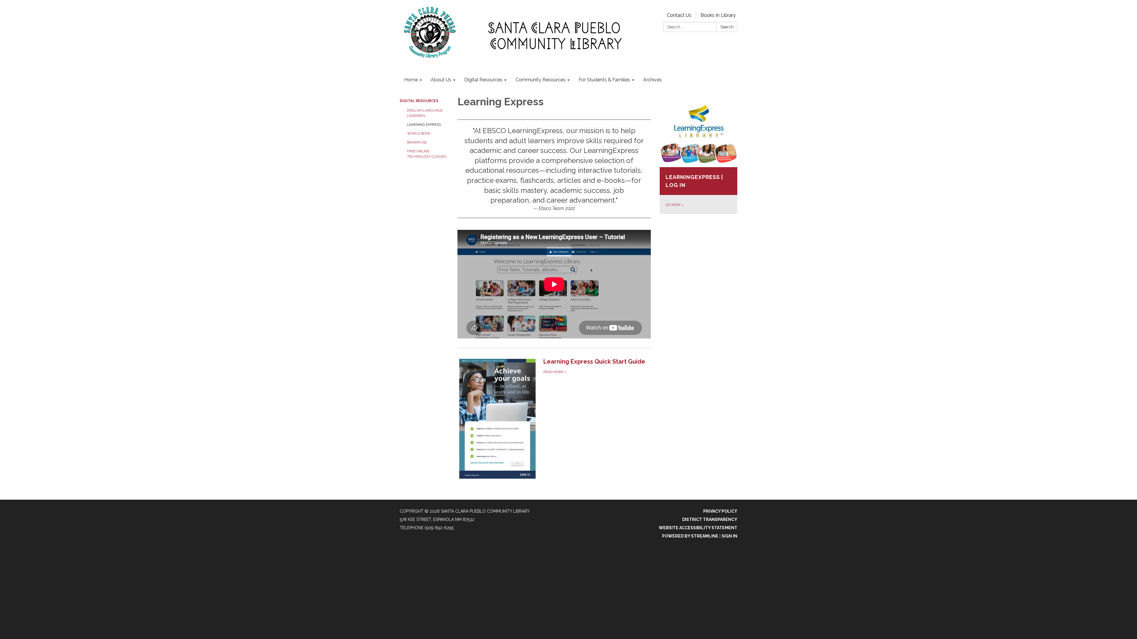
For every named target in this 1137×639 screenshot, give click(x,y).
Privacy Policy (720, 511)
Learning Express (424, 124)
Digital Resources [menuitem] (483, 80)
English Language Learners (425, 113)
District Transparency (709, 519)
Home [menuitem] (411, 80)
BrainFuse (417, 142)
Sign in (729, 536)
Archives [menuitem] (652, 80)
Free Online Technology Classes (427, 154)
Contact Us (679, 15)
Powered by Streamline (690, 536)
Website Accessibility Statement (698, 527)
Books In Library (718, 15)
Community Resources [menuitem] (540, 80)
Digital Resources (419, 101)
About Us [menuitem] (441, 80)
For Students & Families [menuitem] (604, 80)
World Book (419, 133)
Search (726, 27)
